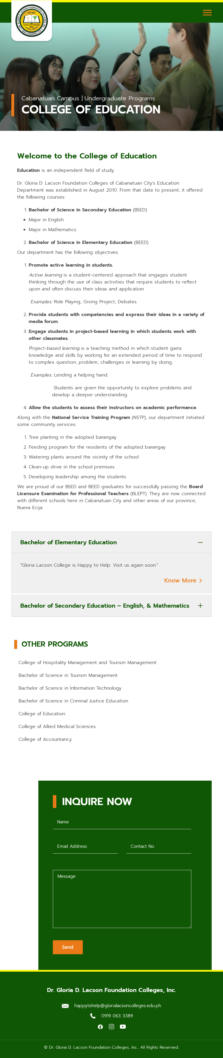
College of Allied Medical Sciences (57, 726)
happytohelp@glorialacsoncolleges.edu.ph (117, 1005)
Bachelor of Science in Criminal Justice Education (73, 700)
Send (67, 947)
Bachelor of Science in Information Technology (70, 688)
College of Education (42, 713)
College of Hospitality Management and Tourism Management (88, 662)
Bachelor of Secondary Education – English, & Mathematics (104, 605)
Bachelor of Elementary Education (68, 542)
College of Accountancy (45, 739)
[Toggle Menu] (207, 12)
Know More (181, 580)
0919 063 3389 (117, 1016)
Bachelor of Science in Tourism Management (68, 675)
